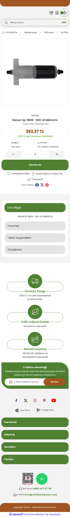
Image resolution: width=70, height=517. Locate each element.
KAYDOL (55, 382)
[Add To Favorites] (18, 174)
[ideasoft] (16, 514)
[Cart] (64, 13)
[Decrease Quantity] (13, 154)
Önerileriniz (14, 249)
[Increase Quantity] (57, 154)
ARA (64, 22)
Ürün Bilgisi (14, 207)
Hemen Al (35, 164)
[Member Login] (57, 13)
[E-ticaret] (34, 514)
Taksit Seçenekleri (19, 238)
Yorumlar (13, 226)
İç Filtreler (42, 142)
